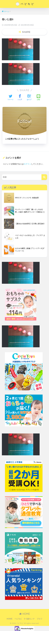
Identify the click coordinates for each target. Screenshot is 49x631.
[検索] (44, 177)
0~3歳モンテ (29, 619)
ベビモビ (18, 619)
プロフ (39, 619)
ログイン (27, 164)
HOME (26, 613)
